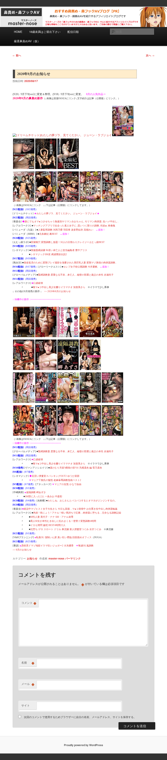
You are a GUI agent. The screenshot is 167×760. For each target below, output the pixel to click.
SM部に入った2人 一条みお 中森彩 (43, 496)
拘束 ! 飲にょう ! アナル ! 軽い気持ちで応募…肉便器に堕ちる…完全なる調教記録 (77, 512)
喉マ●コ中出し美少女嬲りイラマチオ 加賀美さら (59, 287)
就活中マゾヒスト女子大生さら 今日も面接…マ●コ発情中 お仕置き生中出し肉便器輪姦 (70, 508)
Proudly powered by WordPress (83, 745)
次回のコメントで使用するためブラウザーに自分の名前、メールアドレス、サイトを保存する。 (80, 717)
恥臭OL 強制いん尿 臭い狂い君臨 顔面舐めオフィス (64, 537)
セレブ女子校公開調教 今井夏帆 (80, 266)
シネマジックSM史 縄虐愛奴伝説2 (48, 254)
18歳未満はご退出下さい (44, 32)
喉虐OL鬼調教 (86, 545)
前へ (17, 55)
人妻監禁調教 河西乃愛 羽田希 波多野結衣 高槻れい (65, 229)
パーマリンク (73, 558)
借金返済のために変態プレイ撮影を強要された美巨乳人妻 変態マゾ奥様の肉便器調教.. (70, 262)
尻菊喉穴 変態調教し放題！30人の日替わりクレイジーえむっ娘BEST (68, 242)
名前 (27, 662)
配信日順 (73, 32)
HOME (18, 32)
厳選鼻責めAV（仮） (27, 41)
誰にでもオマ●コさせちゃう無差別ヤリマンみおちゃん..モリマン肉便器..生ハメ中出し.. (72, 221)
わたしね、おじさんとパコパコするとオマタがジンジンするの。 (82, 500)
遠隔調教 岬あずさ (36, 492)
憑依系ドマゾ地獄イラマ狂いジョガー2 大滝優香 (47, 545)
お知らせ (32, 558)
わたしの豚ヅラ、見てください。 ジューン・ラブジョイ (67, 213)
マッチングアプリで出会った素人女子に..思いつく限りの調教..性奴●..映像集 (74, 225)
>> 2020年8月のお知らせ (57, 291)
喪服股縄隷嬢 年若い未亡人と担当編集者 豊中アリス (59, 250)
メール (27, 683)
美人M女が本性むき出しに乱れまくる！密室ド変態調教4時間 (63, 521)
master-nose (56, 558)
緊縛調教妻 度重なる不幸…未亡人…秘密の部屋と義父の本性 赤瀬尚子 (76, 274)
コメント (28, 602)
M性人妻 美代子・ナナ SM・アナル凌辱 (51, 517)
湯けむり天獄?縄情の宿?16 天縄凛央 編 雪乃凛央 (76, 467)
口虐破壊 (38, 283)
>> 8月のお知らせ (22, 549)
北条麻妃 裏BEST (48, 234)
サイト (25, 705)
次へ (150, 55)
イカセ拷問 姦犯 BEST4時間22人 (47, 525)
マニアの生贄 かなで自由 (67, 484)
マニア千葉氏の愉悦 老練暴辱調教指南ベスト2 (56, 480)
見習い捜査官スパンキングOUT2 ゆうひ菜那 (55, 476)
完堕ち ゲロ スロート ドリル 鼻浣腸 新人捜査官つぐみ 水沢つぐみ (65, 529)
